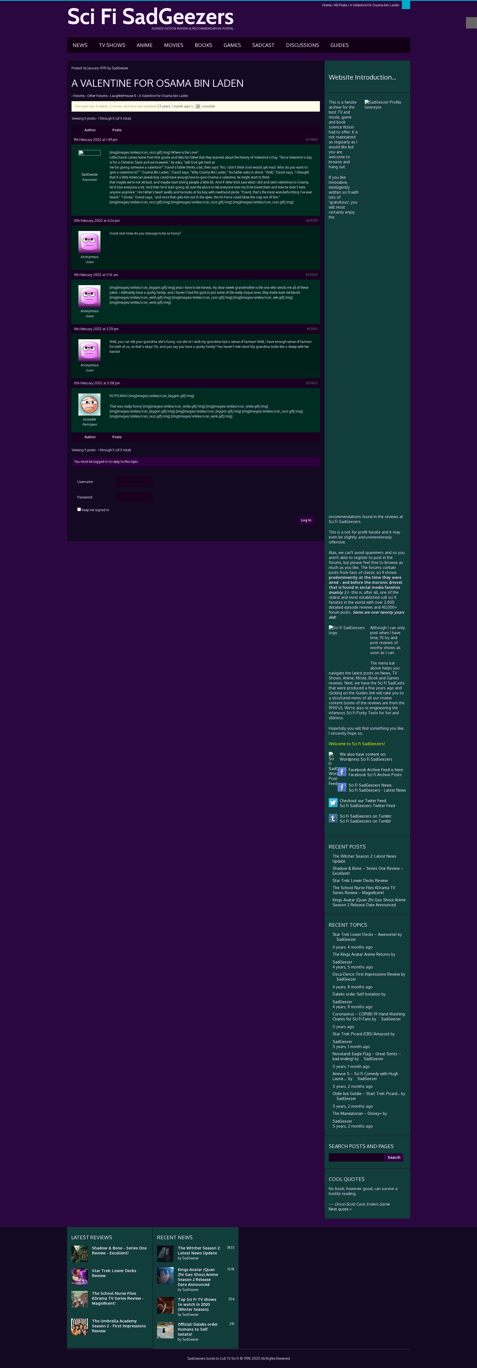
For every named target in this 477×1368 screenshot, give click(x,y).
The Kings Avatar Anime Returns (361, 954)
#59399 (312, 221)
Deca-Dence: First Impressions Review (366, 974)
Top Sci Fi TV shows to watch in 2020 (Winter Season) (197, 1304)
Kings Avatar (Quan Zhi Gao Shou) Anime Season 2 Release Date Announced (369, 902)
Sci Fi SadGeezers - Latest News (376, 790)
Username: (85, 482)
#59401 (312, 329)
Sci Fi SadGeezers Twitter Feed (366, 805)
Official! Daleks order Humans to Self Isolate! (198, 1329)
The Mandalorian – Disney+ (357, 1113)
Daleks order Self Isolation (356, 994)
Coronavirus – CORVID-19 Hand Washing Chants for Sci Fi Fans (369, 1016)
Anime (145, 45)
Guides (339, 45)
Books (203, 45)
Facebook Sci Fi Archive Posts (374, 774)
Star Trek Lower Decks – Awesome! (365, 934)
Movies (173, 45)
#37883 (312, 140)
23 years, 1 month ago (173, 106)
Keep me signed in (95, 510)
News (80, 45)
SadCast (263, 45)
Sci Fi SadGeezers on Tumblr (364, 821)
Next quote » (340, 1209)
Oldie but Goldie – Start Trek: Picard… (366, 1093)
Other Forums (97, 96)
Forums (78, 96)
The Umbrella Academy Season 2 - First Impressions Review (119, 1326)
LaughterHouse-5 (123, 96)
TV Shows (112, 45)
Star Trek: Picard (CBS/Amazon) (361, 1033)
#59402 (312, 383)
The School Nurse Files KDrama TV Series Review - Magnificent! (118, 1298)
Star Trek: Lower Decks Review (360, 880)
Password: (85, 497)
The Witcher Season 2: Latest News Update (199, 1250)
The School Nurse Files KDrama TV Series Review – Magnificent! (364, 890)
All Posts (340, 5)
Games (232, 45)
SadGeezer (120, 68)
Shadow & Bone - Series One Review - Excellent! (119, 1250)
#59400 (312, 275)
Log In (306, 520)
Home (326, 5)
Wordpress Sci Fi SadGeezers (365, 759)
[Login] (406, 5)
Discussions (302, 45)
